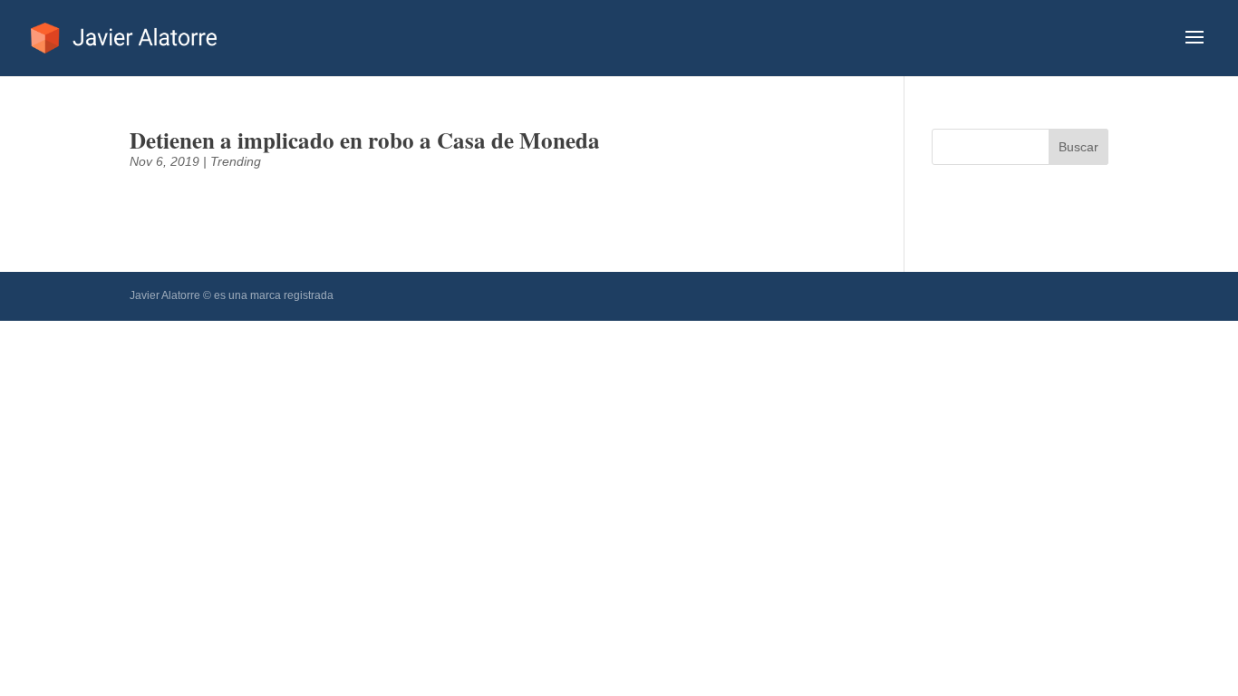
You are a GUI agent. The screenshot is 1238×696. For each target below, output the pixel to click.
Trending (235, 161)
